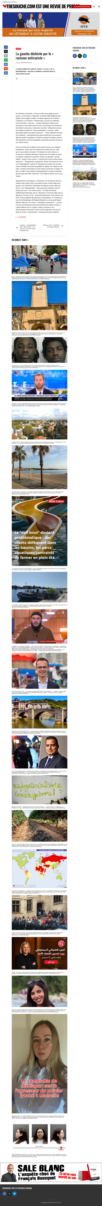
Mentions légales (56, 1202)
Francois (18, 62)
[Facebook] (75, 56)
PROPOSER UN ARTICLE (10, 2)
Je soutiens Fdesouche (82, 6)
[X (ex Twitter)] (80, 56)
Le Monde (22, 217)
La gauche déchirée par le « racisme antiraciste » (35, 55)
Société (18, 48)
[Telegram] (85, 56)
